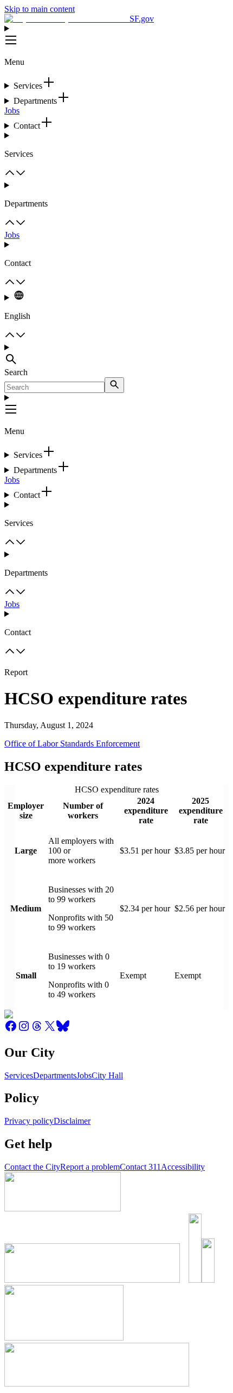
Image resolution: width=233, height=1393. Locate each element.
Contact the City (32, 1166)
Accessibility (183, 1166)
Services (18, 1075)
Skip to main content (39, 9)
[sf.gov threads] (36, 1029)
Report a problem (90, 1166)
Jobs (12, 110)
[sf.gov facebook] (10, 1029)
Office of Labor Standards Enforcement (72, 743)
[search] (114, 385)
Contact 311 (140, 1166)
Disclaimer (72, 1120)
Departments (54, 1075)
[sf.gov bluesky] (62, 1029)
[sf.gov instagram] (23, 1029)
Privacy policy (29, 1120)
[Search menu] (116, 355)
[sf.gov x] (49, 1029)
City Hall (107, 1075)
